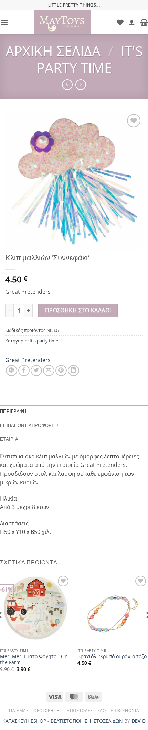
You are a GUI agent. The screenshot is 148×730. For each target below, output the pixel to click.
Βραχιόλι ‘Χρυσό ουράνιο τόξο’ (112, 656)
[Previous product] (80, 84)
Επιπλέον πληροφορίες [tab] (29, 425)
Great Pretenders (28, 360)
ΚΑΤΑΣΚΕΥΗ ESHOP (24, 721)
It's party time (89, 59)
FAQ (101, 711)
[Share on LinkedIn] (73, 370)
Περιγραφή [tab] (13, 411)
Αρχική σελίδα (53, 51)
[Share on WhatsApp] (11, 370)
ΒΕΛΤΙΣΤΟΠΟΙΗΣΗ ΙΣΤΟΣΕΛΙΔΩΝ (87, 721)
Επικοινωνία (124, 711)
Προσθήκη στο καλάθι (78, 310)
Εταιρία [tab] (9, 439)
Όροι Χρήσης (47, 711)
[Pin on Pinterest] (61, 370)
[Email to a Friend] (48, 370)
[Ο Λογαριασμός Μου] (131, 22)
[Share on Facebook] (24, 370)
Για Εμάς (19, 711)
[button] (4, 22)
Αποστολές (80, 711)
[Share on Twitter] (36, 370)
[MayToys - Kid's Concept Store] (62, 22)
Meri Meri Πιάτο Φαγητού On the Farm (34, 659)
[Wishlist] (120, 22)
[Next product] (67, 84)
